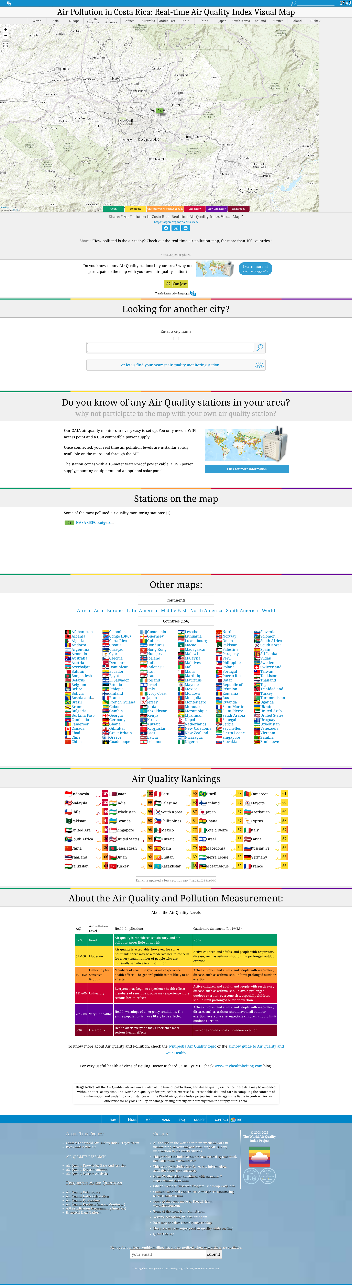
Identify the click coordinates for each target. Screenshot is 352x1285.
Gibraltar (113, 728)
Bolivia (74, 693)
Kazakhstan (153, 710)
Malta (186, 671)
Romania (227, 693)
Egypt (110, 675)
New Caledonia (194, 728)
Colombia (114, 631)
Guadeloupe (116, 741)
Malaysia (189, 658)
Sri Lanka (265, 653)
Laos (147, 732)
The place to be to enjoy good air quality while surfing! (193, 1228)
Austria (74, 662)
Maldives (189, 662)
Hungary (151, 653)
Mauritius (190, 680)
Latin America (141, 610)
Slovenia (264, 631)
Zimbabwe (266, 741)
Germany (113, 719)
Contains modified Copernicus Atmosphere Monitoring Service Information (193, 1194)
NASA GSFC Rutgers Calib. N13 (87, 524)
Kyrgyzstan (153, 728)
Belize (73, 688)
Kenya (149, 715)
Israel (148, 684)
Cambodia (77, 719)
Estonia (112, 684)
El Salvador (115, 680)
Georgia (112, 715)
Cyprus (111, 653)
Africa (83, 610)
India (148, 662)
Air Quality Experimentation (87, 1169)
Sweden (263, 662)
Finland (112, 693)
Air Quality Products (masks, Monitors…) (95, 1204)
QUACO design (163, 1234)
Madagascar (192, 649)
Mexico (187, 688)
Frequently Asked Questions (94, 1183)
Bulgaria (75, 710)
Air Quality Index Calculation (87, 1196)
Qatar (224, 680)
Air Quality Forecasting (83, 1200)
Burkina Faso (80, 715)
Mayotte (188, 684)
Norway (226, 636)
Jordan (149, 706)
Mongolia (189, 697)
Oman (224, 640)
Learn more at (255, 268)
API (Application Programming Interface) (96, 1208)
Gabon (111, 706)
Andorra (75, 644)
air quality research (86, 1156)
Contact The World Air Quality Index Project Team (102, 1143)
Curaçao (112, 649)
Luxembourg (192, 640)
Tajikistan (265, 675)
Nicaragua (190, 737)
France (111, 697)
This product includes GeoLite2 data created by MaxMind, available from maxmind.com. (195, 1159)
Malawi (188, 653)
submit (213, 1254)
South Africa (267, 640)
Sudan (262, 658)
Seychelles (228, 728)
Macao (187, 644)
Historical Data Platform (83, 1212)
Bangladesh (78, 675)
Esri (15, 210)
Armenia (76, 653)
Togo (260, 684)
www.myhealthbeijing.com (238, 1065)
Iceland (150, 658)
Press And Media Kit (81, 1147)
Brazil (73, 702)
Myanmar (190, 715)
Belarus (75, 680)
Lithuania (190, 636)
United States (268, 715)
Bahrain (75, 671)
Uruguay (264, 719)
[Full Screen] (5, 45)
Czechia (112, 658)
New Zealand (193, 732)
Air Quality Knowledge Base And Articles (96, 1165)
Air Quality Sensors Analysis (87, 1173)
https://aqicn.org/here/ (176, 255)
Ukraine (264, 706)
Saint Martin (230, 706)
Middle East (173, 610)
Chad (72, 732)
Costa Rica (114, 640)
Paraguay (227, 653)
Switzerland (267, 666)
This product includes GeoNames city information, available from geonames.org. (190, 1168)
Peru (223, 658)
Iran (147, 671)
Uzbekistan (266, 724)
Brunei (74, 706)
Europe (115, 610)
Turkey (263, 693)
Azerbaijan (78, 666)
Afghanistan (79, 631)
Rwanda (226, 702)
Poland (225, 666)
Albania (75, 636)
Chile (72, 737)
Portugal (226, 671)
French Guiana (118, 702)
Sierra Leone (230, 732)
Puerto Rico (229, 675)
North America (206, 610)
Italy (147, 688)
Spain (261, 649)
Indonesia (152, 666)
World (268, 610)
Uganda (263, 702)
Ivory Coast (153, 693)
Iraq (147, 675)
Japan (148, 697)
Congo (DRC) (116, 636)
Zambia (263, 737)
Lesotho (188, 631)
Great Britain (117, 732)
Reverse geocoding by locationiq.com (180, 1217)
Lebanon (151, 741)
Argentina (77, 649)
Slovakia (226, 741)
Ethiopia (113, 688)
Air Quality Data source (83, 1192)
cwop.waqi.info (223, 1186)
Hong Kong (153, 649)
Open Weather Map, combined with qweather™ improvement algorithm (187, 1178)
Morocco (189, 706)
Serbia (225, 724)
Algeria (74, 640)
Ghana (111, 724)
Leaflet (5, 207)
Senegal (226, 719)
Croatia (112, 644)
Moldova (189, 693)
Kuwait (150, 724)
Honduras (152, 644)
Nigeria (188, 741)
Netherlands (192, 724)
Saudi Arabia (230, 715)
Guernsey (152, 636)
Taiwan (263, 671)
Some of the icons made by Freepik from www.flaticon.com (182, 1203)
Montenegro (192, 702)
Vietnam (264, 732)
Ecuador (112, 671)
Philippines (229, 662)
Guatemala (153, 631)
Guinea (150, 640)
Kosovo (150, 719)
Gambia (112, 710)
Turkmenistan (269, 697)
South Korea (267, 644)
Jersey (149, 702)
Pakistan (227, 644)
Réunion (226, 688)
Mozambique (193, 710)
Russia (225, 697)
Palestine (227, 649)
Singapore (228, 737)
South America (242, 610)
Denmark (114, 662)
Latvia (149, 737)
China (73, 741)
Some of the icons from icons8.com (178, 1211)
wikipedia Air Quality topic (192, 1046)
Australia (76, 658)
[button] (5, 29)
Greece (111, 737)
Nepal (186, 719)
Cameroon (77, 724)
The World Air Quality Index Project (259, 1138)
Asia (98, 610)
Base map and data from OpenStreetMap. (182, 1222)
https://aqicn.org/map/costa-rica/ (176, 222)
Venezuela (265, 728)
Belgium (75, 684)
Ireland (150, 680)
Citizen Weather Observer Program (178, 1186)
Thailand (264, 680)
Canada (75, 728)
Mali (185, 666)
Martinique (191, 675)
